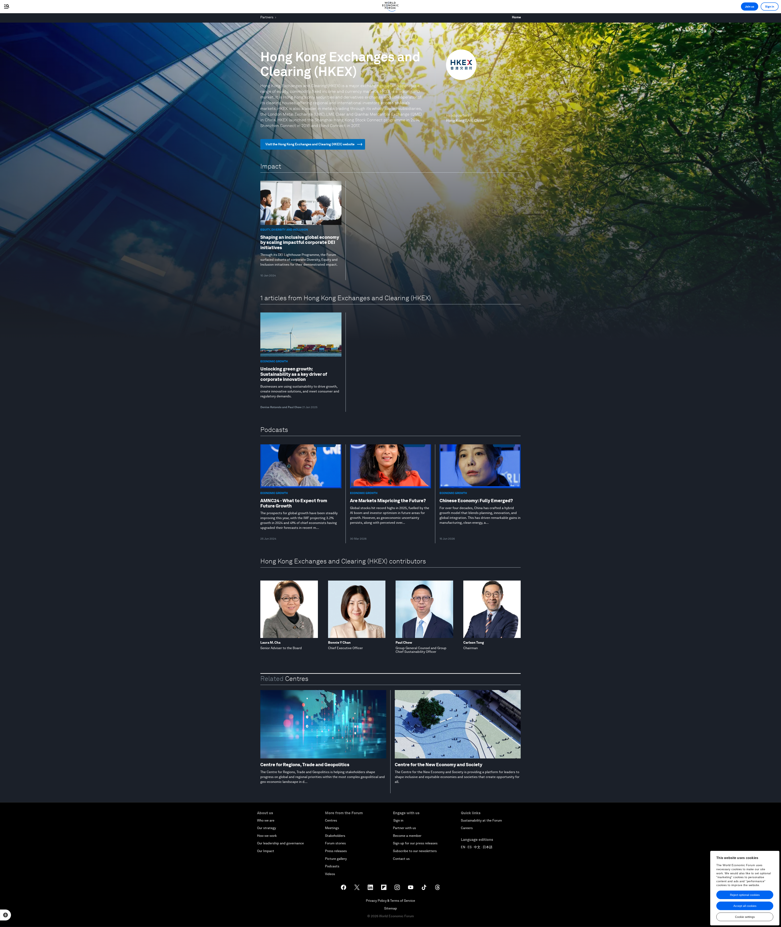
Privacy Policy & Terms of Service (390, 901)
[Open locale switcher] (5, 915)
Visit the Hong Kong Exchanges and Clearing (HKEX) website (310, 144)
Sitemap (390, 908)
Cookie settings (745, 916)
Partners (266, 17)
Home (516, 17)
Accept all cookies (744, 905)
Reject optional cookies (745, 894)
